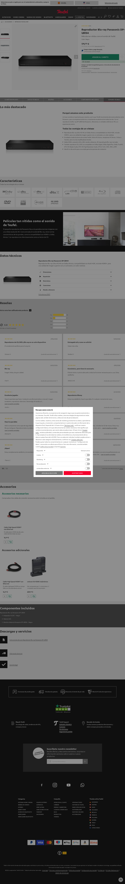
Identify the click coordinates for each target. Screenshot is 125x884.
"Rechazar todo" (69, 425)
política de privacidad (47, 446)
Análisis (39, 455)
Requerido (40, 450)
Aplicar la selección (49, 473)
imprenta (63, 446)
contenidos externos (43, 468)
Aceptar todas (77, 473)
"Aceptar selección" (77, 439)
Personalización (41, 464)
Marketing (40, 459)
